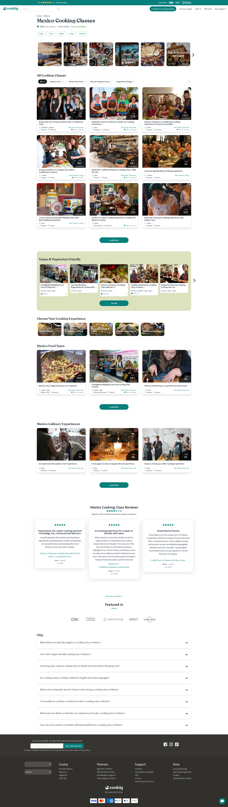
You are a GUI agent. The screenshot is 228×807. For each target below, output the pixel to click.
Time (51, 33)
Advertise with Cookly (182, 778)
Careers (176, 775)
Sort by (82, 33)
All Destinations (65, 768)
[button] (52, 2)
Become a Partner (104, 768)
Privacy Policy (85, 750)
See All (114, 303)
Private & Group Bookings (163, 9)
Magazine (63, 775)
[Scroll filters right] (189, 81)
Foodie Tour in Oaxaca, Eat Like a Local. (168, 560)
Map (72, 33)
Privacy (138, 778)
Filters (61, 33)
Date (41, 33)
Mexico (47, 16)
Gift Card (208, 9)
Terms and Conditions (144, 781)
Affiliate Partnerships (106, 772)
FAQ (136, 775)
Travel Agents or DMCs (106, 778)
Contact (138, 768)
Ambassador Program (106, 775)
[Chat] (222, 801)
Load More (114, 240)
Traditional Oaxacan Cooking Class (114, 567)
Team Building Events (182, 772)
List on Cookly (185, 9)
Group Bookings (180, 768)
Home (39, 16)
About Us (63, 772)
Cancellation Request (144, 772)
